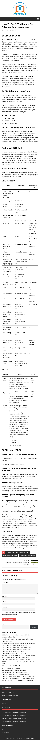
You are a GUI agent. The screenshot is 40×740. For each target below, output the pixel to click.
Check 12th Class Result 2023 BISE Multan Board (16, 649)
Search (4, 624)
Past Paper (5, 730)
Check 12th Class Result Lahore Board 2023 (15, 645)
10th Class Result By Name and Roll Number (14, 721)
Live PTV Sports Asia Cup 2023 (11, 668)
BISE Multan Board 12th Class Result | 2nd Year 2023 (18, 680)
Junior (18, 31)
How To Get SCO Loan (10, 556)
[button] (37, 18)
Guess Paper (5, 733)
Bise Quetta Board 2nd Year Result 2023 (14, 670)
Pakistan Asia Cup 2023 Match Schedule (14, 666)
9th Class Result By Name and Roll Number (14, 718)
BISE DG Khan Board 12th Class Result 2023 (15, 658)
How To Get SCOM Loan (27, 556)
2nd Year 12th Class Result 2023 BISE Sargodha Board (18, 656)
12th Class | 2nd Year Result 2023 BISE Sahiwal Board (18, 678)
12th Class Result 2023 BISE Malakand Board (15, 674)
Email (3, 602)
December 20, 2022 (9, 31)
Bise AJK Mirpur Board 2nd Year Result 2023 (15, 672)
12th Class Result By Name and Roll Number (14, 715)
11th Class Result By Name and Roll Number (14, 712)
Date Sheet (5, 704)
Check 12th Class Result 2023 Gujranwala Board (16, 647)
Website (4, 607)
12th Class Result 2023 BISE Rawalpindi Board (16, 660)
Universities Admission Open (10, 695)
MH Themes (31, 738)
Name (4, 596)
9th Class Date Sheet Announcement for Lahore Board (18, 643)
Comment (5, 582)
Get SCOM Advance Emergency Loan (18, 552)
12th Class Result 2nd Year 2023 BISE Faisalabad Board (18, 676)
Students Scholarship (8, 692)
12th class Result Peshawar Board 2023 (14, 653)
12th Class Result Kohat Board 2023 (13, 651)
